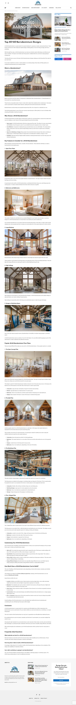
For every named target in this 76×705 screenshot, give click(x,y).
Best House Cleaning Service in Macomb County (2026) (66, 49)
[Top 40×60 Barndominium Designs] (28, 39)
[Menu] (5, 8)
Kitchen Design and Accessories (60, 27)
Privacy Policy (60, 684)
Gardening (51, 7)
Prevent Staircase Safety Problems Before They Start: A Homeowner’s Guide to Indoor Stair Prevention (66, 43)
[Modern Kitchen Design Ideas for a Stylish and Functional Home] (63, 21)
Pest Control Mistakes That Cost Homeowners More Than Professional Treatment (66, 38)
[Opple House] (38, 3)
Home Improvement (35, 7)
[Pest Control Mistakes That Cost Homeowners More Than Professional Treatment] (58, 39)
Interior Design (25, 7)
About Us (31, 698)
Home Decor (17, 7)
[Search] (70, 8)
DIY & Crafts (44, 7)
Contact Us (36, 698)
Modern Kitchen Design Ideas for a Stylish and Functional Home (62, 30)
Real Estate (58, 7)
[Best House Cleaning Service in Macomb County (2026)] (58, 50)
